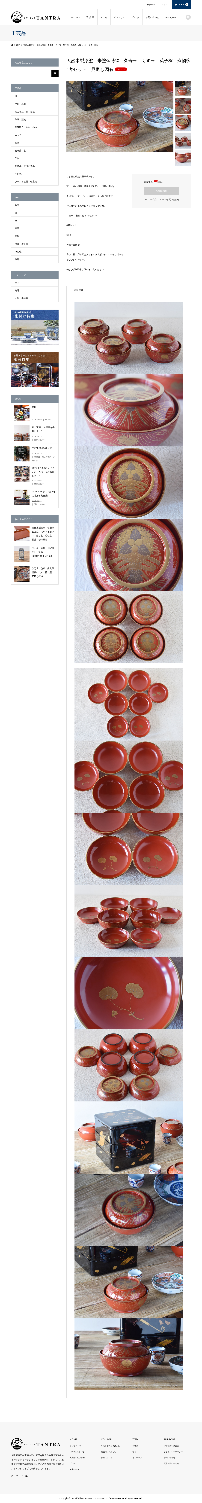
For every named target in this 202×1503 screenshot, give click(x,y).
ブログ (72, 1463)
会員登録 (151, 4)
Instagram (170, 17)
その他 (18, 173)
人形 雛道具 (21, 298)
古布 (134, 1451)
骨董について (106, 1457)
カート (183, 4)
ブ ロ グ (135, 17)
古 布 (104, 17)
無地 (17, 259)
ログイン (163, 4)
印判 (17, 158)
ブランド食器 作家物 (26, 181)
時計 (17, 290)
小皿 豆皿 (20, 103)
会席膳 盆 (20, 150)
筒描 (17, 235)
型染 (17, 204)
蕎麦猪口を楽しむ (108, 1451)
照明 (17, 282)
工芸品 (135, 1446)
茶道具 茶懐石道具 (25, 166)
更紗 (17, 228)
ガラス (18, 134)
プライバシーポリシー (173, 1451)
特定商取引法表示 (171, 1446)
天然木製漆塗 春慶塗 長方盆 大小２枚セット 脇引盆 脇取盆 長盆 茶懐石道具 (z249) (44, 534)
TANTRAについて (77, 1451)
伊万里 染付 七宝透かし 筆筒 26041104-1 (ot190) (43, 551)
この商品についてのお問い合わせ (163, 199)
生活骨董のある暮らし (110, 1446)
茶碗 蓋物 (20, 119)
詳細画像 (78, 289)
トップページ (75, 1446)
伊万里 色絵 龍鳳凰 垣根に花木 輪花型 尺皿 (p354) (44, 572)
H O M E (75, 17)
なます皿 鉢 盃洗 (25, 111)
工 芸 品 (90, 17)
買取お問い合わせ (171, 1463)
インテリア (119, 17)
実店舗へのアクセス (78, 1457)
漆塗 (17, 142)
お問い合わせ (152, 17)
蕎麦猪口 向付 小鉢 (26, 127)
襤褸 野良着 (21, 243)
